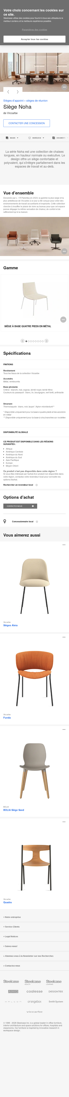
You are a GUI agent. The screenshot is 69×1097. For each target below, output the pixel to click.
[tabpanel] (34, 72)
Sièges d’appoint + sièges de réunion (25, 100)
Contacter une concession (27, 123)
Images (12, 138)
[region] (34, 22)
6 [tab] (38, 341)
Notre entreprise (13, 917)
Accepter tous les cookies (34, 39)
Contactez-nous (15, 506)
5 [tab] (36, 341)
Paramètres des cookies (34, 29)
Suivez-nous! (11, 946)
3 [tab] (31, 341)
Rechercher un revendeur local (18, 484)
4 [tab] (33, 341)
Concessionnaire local (22, 521)
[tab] (22, 341)
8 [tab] (43, 341)
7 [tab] (40, 341)
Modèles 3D (36, 138)
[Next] (17, 92)
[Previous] (8, 92)
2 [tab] (28, 341)
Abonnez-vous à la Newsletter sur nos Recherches (29, 956)
